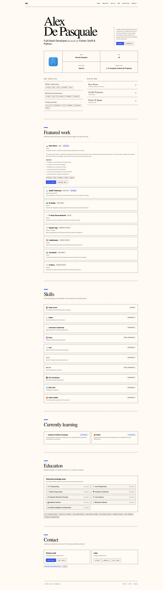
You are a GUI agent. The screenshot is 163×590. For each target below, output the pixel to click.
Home (98, 3)
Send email (51, 560)
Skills (113, 3)
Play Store (51, 182)
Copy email (61, 560)
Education (125, 3)
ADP (27, 3)
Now (119, 3)
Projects (105, 3)
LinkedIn (129, 43)
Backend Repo (62, 182)
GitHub (119, 43)
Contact (134, 3)
